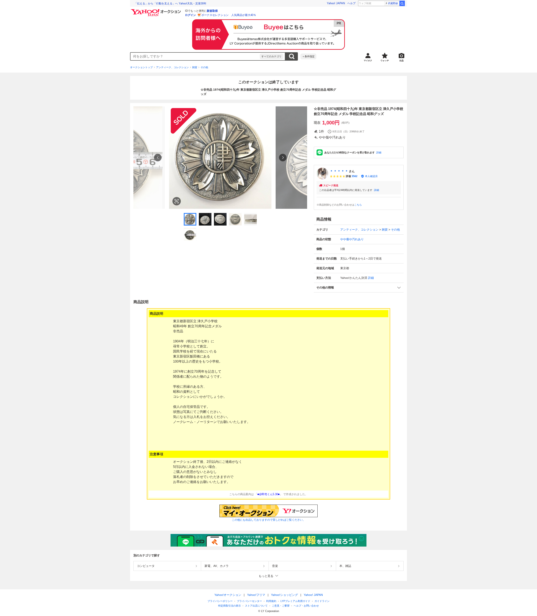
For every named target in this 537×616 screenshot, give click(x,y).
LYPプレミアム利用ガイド (295, 601)
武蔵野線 (393, 3)
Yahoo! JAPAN (336, 3)
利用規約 (271, 601)
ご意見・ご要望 (280, 605)
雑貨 (194, 67)
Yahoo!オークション (227, 594)
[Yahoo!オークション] (156, 10)
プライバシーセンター (249, 601)
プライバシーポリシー (220, 601)
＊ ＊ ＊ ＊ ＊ (339, 171)
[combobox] (195, 56)
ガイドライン (322, 601)
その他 (204, 67)
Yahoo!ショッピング (284, 594)
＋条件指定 (308, 56)
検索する (291, 56)
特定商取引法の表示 (229, 605)
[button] (359, 287)
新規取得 (212, 10)
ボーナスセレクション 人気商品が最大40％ (228, 15)
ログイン (190, 15)
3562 (354, 176)
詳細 (378, 152)
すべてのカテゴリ (271, 56)
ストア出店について (256, 605)
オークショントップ (141, 67)
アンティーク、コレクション (172, 67)
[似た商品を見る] (176, 201)
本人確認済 (371, 176)
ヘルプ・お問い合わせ (306, 605)
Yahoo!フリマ (256, 594)
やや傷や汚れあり (352, 239)
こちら (358, 204)
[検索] (402, 3)
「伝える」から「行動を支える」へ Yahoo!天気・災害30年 (170, 3)
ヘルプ (351, 3)
